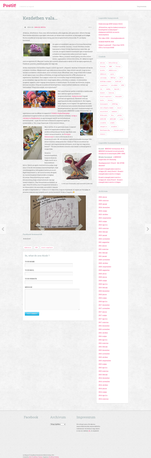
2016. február (103, 347)
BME (110, 66)
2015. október (103, 357)
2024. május (103, 211)
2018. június (103, 294)
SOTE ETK (103, 119)
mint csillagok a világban (106, 108)
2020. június (103, 277)
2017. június (103, 312)
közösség (110, 100)
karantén (102, 93)
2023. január (103, 235)
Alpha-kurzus (77, 96)
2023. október (103, 214)
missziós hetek (104, 111)
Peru (112, 115)
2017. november (104, 308)
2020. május (103, 281)
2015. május (103, 364)
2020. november (104, 260)
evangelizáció (103, 85)
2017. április (103, 319)
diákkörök (37, 27)
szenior (121, 119)
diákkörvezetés (113, 70)
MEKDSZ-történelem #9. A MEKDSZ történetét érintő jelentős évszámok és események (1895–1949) (112, 151)
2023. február (103, 232)
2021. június (103, 246)
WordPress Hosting (54, 457)
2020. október (103, 263)
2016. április (103, 340)
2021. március (103, 249)
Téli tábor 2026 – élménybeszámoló (111, 38)
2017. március (103, 322)
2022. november (104, 239)
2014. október (103, 385)
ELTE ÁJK (118, 81)
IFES (122, 85)
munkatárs (114, 111)
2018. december (104, 291)
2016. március (103, 343)
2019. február (103, 288)
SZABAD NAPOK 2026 (106, 42)
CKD (36, 247)
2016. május (103, 336)
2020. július (103, 274)
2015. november (104, 354)
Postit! (9, 5)
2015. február (103, 375)
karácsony (111, 93)
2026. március (104, 200)
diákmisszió (103, 74)
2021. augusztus (104, 242)
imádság (108, 89)
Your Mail (29, 270)
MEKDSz (43, 27)
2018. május (103, 298)
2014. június (103, 388)
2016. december (104, 326)
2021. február (103, 253)
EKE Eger (113, 77)
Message (28, 287)
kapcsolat (116, 89)
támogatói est (103, 126)
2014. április (103, 395)
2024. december (104, 207)
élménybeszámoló (118, 130)
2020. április (103, 284)
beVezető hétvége (113, 63)
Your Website (31, 279)
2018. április (103, 301)
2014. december (104, 378)
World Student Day (105, 130)
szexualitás (103, 123)
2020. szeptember (105, 267)
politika (120, 115)
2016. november (104, 329)
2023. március (104, 228)
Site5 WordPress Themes (35, 457)
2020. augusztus (104, 270)
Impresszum (141, 6)
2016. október (103, 333)
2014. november (104, 381)
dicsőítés (102, 70)
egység (112, 74)
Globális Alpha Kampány (60, 113)
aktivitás (102, 63)
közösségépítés (104, 104)
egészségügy (103, 77)
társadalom (114, 126)
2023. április (103, 225)
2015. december (104, 350)
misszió (119, 108)
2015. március (103, 371)
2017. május (103, 315)
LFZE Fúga (115, 104)
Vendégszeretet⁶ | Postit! (107, 163)
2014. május (103, 392)
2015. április (103, 368)
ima (101, 89)
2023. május (103, 221)
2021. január (103, 256)
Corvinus (118, 66)
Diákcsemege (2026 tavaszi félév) (111, 24)
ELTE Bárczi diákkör (105, 81)
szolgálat (112, 123)
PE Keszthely (103, 115)
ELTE (121, 77)
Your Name (30, 262)
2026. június (103, 197)
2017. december (104, 305)
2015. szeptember (105, 361)
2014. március (103, 399)
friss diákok (114, 85)
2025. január (103, 204)
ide (89, 431)
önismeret (102, 134)
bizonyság (102, 66)
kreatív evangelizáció (47, 247)
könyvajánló (118, 96)
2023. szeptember (105, 218)
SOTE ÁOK (113, 119)
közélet (102, 100)
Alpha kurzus (27, 247)
